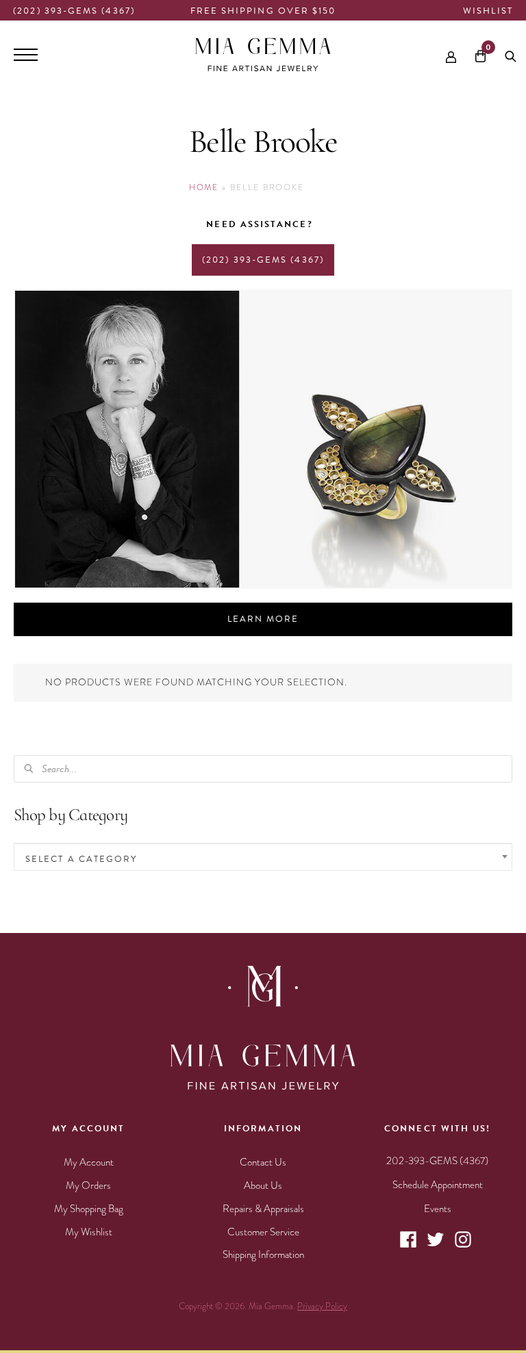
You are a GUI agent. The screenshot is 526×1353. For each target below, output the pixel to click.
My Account (89, 1162)
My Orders (88, 1185)
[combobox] (263, 857)
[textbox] (263, 858)
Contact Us (263, 1162)
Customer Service (263, 1232)
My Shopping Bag (88, 1209)
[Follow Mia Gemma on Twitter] (435, 1246)
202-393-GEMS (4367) (437, 1161)
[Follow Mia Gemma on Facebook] (408, 1246)
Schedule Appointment (437, 1185)
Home (204, 187)
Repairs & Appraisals (263, 1209)
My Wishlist (88, 1232)
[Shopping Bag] (480, 55)
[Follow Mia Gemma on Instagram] (463, 1246)
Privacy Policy (322, 1306)
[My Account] (451, 54)
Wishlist (488, 11)
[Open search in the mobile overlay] (510, 55)
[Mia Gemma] (263, 55)
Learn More (263, 619)
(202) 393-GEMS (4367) (74, 11)
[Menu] (25, 54)
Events (437, 1209)
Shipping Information (263, 1254)
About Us (263, 1185)
